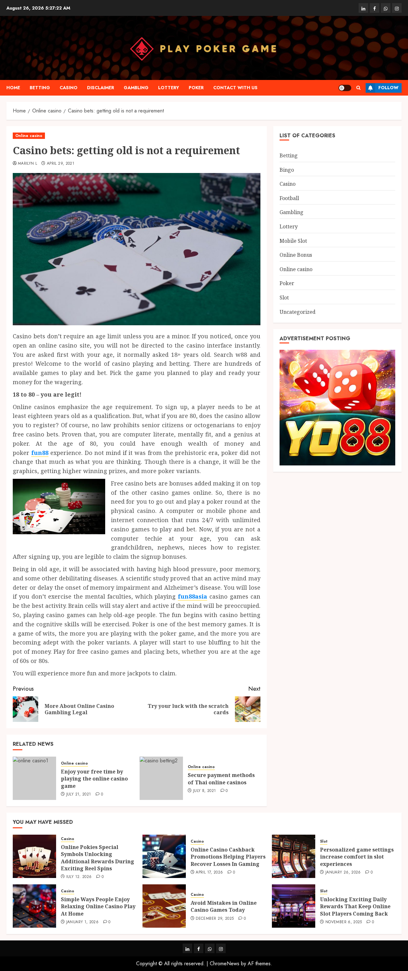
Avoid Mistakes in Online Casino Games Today (224, 906)
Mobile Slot (293, 240)
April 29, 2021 (60, 163)
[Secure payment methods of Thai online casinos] (161, 778)
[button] (358, 88)
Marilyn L (27, 163)
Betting (40, 87)
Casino (68, 87)
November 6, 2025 (343, 922)
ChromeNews (224, 963)
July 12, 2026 (79, 877)
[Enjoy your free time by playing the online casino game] (34, 778)
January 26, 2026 (343, 872)
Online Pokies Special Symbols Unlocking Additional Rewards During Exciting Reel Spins (97, 858)
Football (289, 197)
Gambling (136, 87)
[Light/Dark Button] (345, 88)
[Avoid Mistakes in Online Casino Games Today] (164, 906)
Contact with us (235, 87)
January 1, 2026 (82, 922)
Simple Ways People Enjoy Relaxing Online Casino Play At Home (98, 906)
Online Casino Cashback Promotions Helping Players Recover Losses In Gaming (228, 856)
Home (13, 87)
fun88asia (192, 596)
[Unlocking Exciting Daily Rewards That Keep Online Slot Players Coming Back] (293, 906)
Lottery (168, 87)
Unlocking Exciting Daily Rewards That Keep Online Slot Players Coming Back (355, 906)
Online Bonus (296, 254)
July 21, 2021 (78, 794)
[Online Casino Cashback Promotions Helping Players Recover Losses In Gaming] (164, 856)
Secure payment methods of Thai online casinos (221, 779)
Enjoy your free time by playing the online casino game (94, 778)
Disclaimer (100, 87)
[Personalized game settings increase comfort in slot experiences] (293, 856)
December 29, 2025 (215, 918)
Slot (284, 297)
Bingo (287, 169)
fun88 (39, 453)
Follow (388, 87)
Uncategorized (298, 311)
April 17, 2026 (209, 872)
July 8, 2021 (204, 791)
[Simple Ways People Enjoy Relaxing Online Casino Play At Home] (34, 906)
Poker (196, 87)
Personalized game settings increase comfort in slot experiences (357, 856)
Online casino (28, 136)
